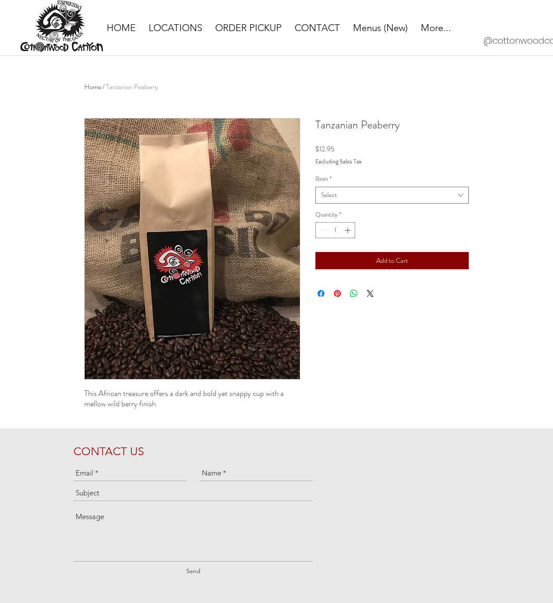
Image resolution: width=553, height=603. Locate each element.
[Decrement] (322, 230)
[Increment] (348, 230)
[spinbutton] (335, 230)
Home (92, 87)
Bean (323, 179)
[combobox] (392, 195)
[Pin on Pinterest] (337, 293)
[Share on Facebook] (321, 293)
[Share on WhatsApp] (354, 293)
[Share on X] (370, 293)
